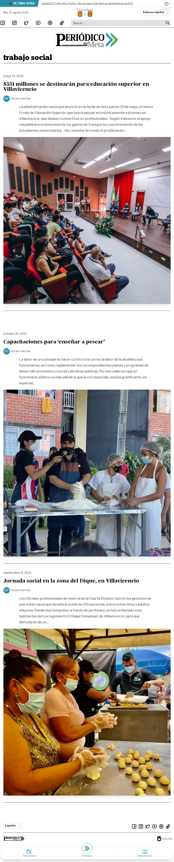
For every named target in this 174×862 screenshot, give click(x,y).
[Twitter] (26, 22)
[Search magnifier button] (168, 23)
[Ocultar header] (167, 4)
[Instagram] (14, 22)
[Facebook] (2, 22)
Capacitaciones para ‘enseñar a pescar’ (54, 342)
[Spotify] (50, 22)
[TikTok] (62, 22)
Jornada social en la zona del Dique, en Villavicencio (71, 581)
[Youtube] (38, 22)
